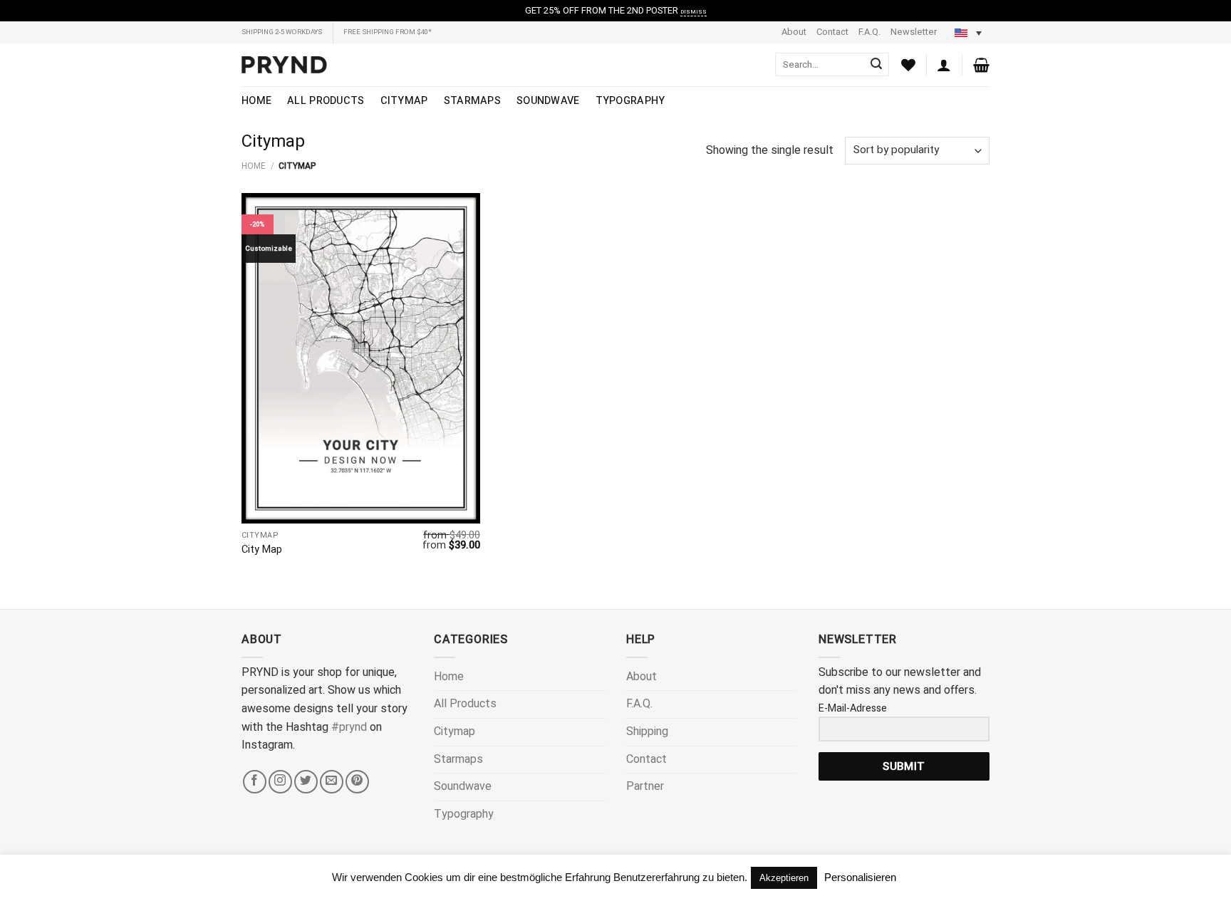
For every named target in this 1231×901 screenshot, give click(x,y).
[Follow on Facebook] (254, 781)
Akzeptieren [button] (784, 878)
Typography (630, 100)
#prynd (349, 727)
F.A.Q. (869, 32)
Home (256, 100)
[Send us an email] (331, 781)
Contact (832, 32)
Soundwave (548, 100)
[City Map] (360, 358)
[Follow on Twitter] (306, 781)
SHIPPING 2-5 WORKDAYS (281, 32)
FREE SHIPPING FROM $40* (387, 32)
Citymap (404, 100)
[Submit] (876, 65)
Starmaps (472, 100)
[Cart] (981, 64)
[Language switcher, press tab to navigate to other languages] (968, 32)
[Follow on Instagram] (280, 781)
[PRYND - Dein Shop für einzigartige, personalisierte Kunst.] (284, 64)
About (793, 32)
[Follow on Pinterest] (357, 781)
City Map (261, 550)
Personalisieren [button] (860, 877)
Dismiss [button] (693, 12)
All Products (325, 100)
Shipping (647, 731)
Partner (645, 786)
